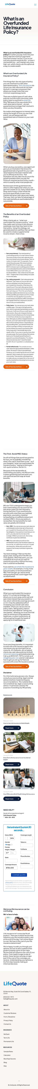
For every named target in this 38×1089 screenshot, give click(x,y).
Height (7, 849)
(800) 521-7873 (17, 656)
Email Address (25, 863)
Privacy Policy (8, 1020)
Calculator (7, 1055)
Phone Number (25, 856)
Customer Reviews (10, 1013)
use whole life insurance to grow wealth (18, 568)
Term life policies (25, 85)
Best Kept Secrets (10, 1059)
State (6, 857)
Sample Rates (8, 1051)
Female (7, 847)
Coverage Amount (11, 864)
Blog (5, 1062)
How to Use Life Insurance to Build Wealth (16, 723)
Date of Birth (9, 835)
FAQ (5, 1066)
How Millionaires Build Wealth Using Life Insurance (19, 794)
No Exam (7, 1034)
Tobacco (23, 842)
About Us (7, 1009)
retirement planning (10, 654)
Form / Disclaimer (9, 1017)
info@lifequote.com (11, 658)
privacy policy (9, 882)
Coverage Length (26, 835)
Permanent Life (9, 1041)
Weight (12, 849)
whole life (27, 100)
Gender (7, 842)
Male (8, 845)
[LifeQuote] (7, 4)
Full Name (24, 849)
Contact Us (7, 1024)
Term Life (7, 1038)
